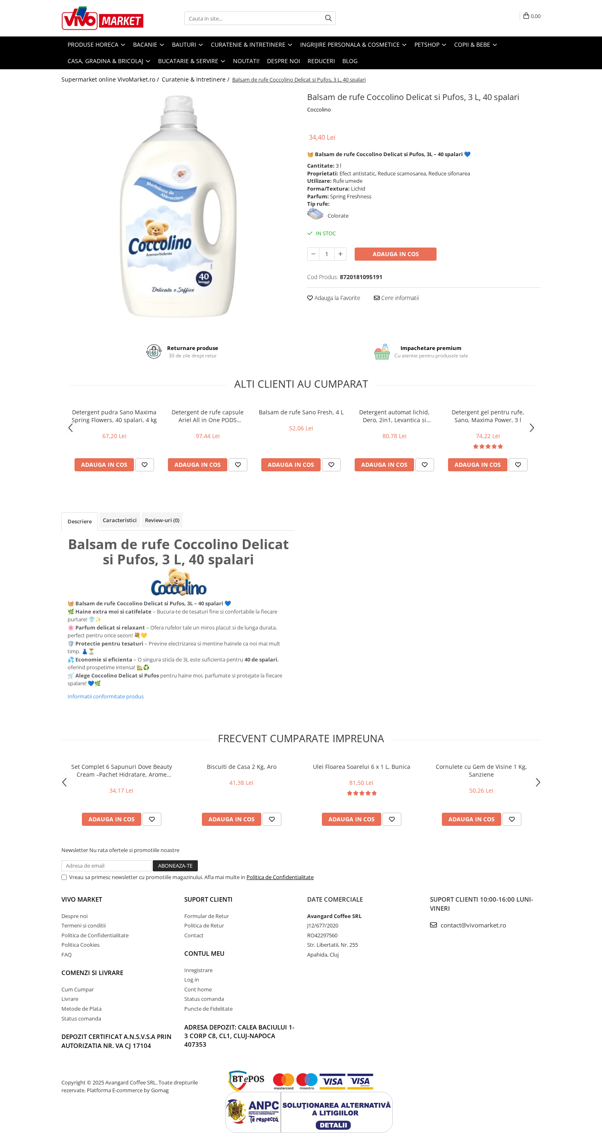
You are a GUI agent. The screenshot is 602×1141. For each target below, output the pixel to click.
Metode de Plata (81, 1008)
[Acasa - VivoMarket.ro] (102, 18)
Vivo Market (81, 899)
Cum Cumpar (77, 989)
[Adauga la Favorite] (144, 464)
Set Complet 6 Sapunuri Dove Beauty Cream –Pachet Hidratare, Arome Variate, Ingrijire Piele (121, 770)
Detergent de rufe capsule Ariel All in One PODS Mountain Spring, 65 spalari (208, 416)
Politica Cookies (80, 944)
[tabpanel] (178, 206)
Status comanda (81, 1018)
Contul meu (204, 953)
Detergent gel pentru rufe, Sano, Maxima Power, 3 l (488, 416)
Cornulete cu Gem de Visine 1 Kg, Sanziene (481, 770)
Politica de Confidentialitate (280, 877)
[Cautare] (328, 18)
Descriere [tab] (80, 521)
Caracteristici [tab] (120, 520)
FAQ (66, 954)
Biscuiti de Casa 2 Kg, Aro (241, 767)
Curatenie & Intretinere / (196, 79)
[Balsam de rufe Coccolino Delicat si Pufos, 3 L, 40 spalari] (178, 206)
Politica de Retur (204, 925)
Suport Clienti (208, 899)
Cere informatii (399, 298)
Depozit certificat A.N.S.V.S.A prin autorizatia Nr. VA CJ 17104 (116, 1040)
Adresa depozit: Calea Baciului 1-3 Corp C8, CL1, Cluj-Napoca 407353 (239, 1036)
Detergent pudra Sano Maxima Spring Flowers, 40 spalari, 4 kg (114, 416)
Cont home (198, 989)
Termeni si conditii (83, 925)
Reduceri (321, 61)
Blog (350, 61)
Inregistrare (198, 970)
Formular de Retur (206, 916)
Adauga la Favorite (336, 298)
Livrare (69, 998)
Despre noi (283, 61)
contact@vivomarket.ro (472, 925)
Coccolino (319, 109)
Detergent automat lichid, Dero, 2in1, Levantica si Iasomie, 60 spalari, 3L (394, 416)
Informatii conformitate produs (106, 696)
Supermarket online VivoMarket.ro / (111, 79)
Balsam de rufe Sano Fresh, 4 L (301, 412)
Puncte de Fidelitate (208, 1008)
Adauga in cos (396, 254)
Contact (194, 935)
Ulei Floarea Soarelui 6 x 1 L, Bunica (361, 767)
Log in (191, 979)
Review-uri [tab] (162, 520)
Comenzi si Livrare (92, 972)
